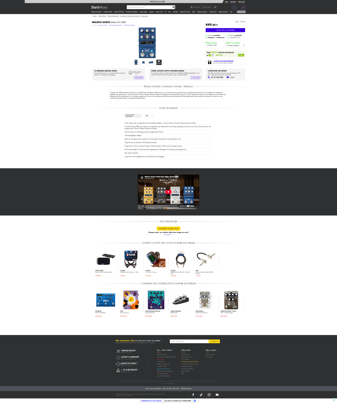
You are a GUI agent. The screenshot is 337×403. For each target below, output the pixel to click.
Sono (169, 12)
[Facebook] (193, 395)
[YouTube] (217, 395)
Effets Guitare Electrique (113, 16)
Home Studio (144, 12)
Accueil (94, 16)
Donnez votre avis (168, 228)
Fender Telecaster (145, 381)
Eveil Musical (213, 12)
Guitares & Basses (96, 12)
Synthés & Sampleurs (132, 12)
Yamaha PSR (170, 381)
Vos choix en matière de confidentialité (177, 401)
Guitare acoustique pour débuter (208, 381)
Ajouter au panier (225, 30)
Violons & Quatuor (202, 12)
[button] (136, 62)
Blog (182, 373)
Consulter (195, 77)
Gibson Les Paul (125, 381)
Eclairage (176, 12)
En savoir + (168, 234)
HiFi (231, 12)
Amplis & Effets (108, 12)
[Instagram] (209, 395)
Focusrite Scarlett (178, 381)
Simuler (241, 55)
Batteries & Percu (185, 12)
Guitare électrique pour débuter (191, 381)
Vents (194, 12)
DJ (165, 12)
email (232, 77)
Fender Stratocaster (134, 381)
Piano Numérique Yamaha (168, 383)
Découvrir (138, 77)
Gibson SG (152, 381)
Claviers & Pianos (119, 12)
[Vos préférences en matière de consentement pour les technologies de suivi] (334, 400)
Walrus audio (144, 16)
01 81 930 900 (129, 365)
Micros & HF (159, 12)
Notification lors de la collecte (151, 401)
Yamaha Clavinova (161, 381)
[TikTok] (201, 395)
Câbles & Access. (223, 12)
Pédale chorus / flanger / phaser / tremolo (130, 16)
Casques (151, 12)
